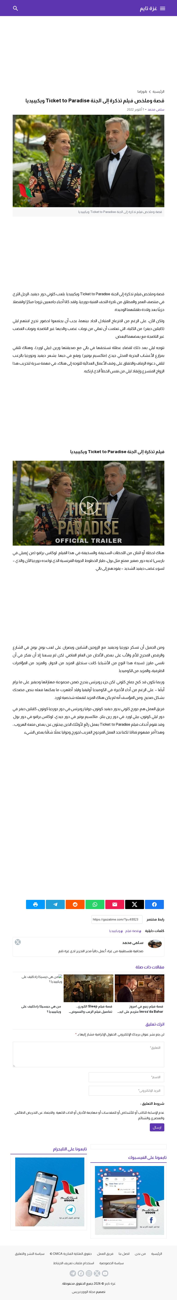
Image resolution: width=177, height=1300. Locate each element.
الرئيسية (156, 1253)
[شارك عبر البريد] (114, 904)
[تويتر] (17, 942)
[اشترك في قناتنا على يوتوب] (104, 1273)
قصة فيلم (132, 931)
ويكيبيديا (114, 931)
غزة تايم (148, 8)
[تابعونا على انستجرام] (88, 1273)
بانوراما (142, 91)
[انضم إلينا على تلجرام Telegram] (72, 1273)
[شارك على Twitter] (134, 904)
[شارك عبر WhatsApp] (95, 904)
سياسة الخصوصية (111, 1263)
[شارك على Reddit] (75, 904)
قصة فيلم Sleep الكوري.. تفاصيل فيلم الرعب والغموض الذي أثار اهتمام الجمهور (91, 1011)
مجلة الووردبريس (83, 1292)
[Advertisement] (88, 52)
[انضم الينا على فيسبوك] (80, 1273)
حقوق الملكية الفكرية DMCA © (71, 1253)
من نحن (140, 1253)
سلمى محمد (156, 109)
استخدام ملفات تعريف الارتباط (73, 1263)
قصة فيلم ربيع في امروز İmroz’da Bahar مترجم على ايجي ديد (140, 1011)
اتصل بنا (124, 1253)
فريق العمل (105, 1253)
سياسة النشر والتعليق (29, 1253)
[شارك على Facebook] (154, 904)
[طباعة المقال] (35, 904)
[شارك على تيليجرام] (55, 904)
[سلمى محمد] (155, 944)
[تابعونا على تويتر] (96, 1273)
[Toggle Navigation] (162, 8)
